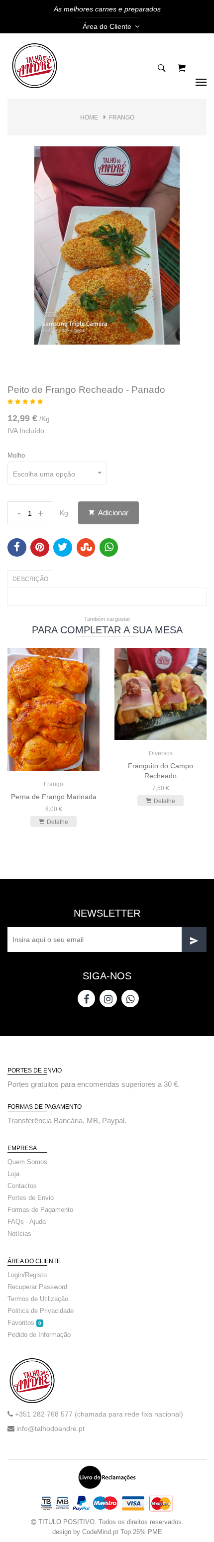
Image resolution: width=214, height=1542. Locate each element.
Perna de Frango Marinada (54, 797)
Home (89, 117)
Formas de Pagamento (40, 1209)
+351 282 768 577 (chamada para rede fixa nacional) (99, 1414)
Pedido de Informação (39, 1334)
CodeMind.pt (100, 1532)
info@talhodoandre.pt (50, 1428)
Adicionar (112, 512)
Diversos (161, 753)
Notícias (19, 1233)
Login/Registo (27, 1275)
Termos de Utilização (37, 1299)
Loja (13, 1174)
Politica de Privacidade (40, 1310)
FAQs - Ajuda (26, 1221)
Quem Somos (27, 1162)
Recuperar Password (37, 1287)
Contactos (22, 1185)
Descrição (30, 579)
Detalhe (57, 822)
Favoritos (24, 1322)
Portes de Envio (30, 1197)
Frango (121, 117)
